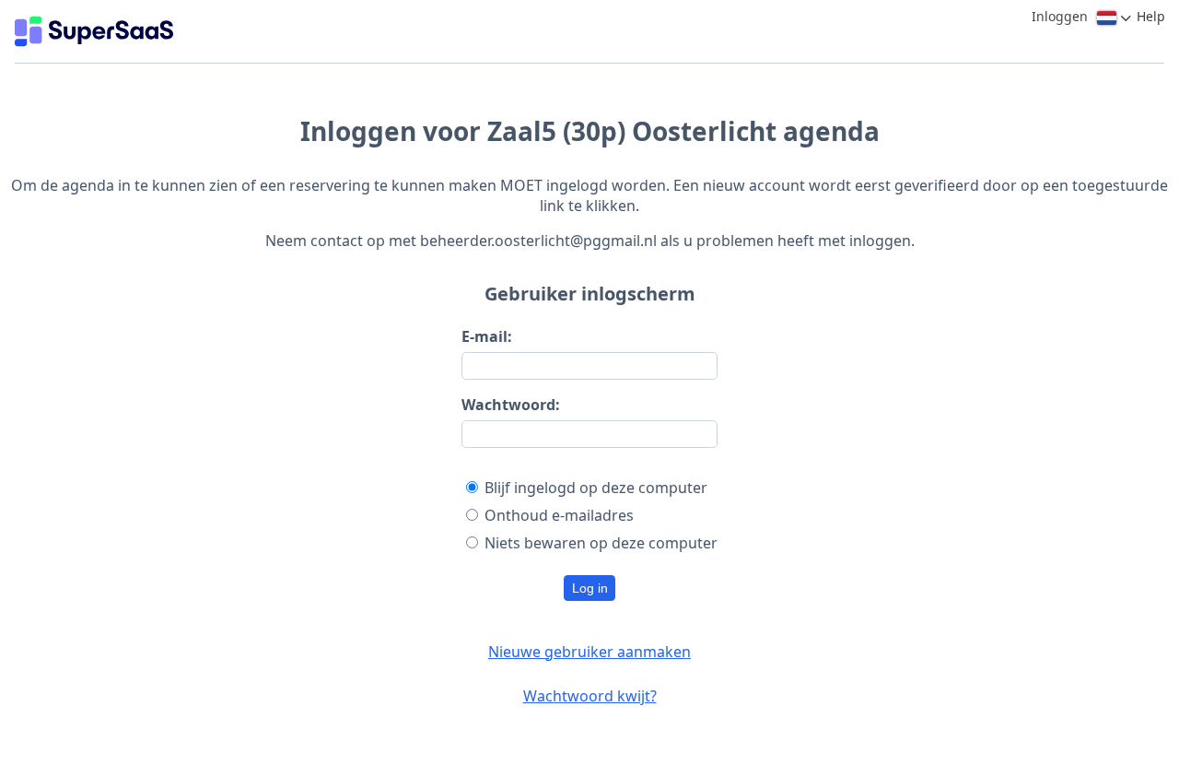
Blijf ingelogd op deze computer (595, 487)
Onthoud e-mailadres (559, 515)
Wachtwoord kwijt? (590, 696)
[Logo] (94, 31)
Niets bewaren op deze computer (601, 543)
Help (1151, 16)
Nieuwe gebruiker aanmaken (589, 651)
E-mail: (486, 336)
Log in (590, 588)
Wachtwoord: (510, 404)
